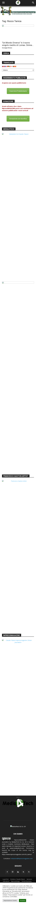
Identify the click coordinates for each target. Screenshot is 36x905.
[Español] (15, 66)
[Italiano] (10, 66)
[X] (29, 872)
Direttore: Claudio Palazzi (17, 879)
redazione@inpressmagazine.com (22, 858)
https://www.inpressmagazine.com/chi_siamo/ (17, 854)
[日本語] (12, 66)
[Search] (33, 2)
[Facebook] (7, 872)
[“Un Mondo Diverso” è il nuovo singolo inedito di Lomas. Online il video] (18, 32)
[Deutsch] (8, 66)
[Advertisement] (18, 453)
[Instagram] (13, 872)
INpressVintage (15, 881)
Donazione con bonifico (18, 119)
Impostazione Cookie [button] (10, 900)
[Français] (6, 66)
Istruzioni (29, 879)
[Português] (14, 66)
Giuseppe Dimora (7, 48)
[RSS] (23, 872)
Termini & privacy (27, 881)
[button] (3, 2)
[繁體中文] (3, 66)
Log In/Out (5, 879)
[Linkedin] (18, 872)
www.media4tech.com (17, 848)
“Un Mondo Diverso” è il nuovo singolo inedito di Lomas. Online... (18, 44)
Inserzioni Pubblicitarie (18, 91)
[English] (5, 66)
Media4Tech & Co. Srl (19, 842)
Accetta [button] (22, 900)
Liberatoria (6, 881)
